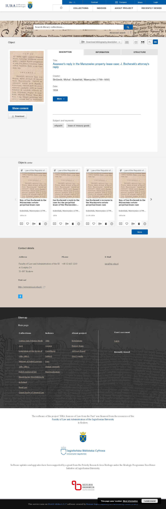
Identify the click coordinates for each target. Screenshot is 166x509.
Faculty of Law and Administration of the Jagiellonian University (83, 419)
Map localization (52, 372)
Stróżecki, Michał (61, 79)
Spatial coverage (52, 366)
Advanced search (117, 32)
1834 (55, 90)
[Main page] (61, 8)
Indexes (101, 8)
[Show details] (45, 223)
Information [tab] (102, 52)
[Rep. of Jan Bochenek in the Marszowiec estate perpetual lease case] (33, 183)
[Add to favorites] (136, 42)
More (139, 232)
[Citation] (143, 42)
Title (47, 340)
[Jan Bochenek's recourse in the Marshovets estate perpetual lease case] (99, 183)
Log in (116, 341)
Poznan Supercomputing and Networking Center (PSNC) (112, 504)
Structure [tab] (140, 52)
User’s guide (77, 356)
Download (19, 116)
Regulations (77, 340)
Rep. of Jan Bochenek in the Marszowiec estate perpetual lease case (33, 202)
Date (47, 361)
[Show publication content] (40, 223)
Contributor (50, 351)
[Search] (128, 27)
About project (124, 8)
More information (130, 501)
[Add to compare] (127, 42)
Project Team (77, 346)
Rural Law (23, 387)
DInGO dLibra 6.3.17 (57, 504)
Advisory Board (78, 351)
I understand (149, 500)
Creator (48, 346)
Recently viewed (152, 8)
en (155, 42)
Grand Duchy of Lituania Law (31, 392)
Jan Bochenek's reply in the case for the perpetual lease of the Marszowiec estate (66, 202)
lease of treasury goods (78, 125)
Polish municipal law (28, 372)
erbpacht (58, 125)
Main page (23, 325)
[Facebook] (20, 296)
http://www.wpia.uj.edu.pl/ (30, 287)
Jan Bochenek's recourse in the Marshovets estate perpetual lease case (99, 202)
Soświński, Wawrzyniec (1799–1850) (91, 79)
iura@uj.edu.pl (112, 263)
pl (75, 2)
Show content (20, 108)
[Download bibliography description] (33, 223)
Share (140, 2)
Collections (81, 8)
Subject (48, 356)
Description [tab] (65, 52)
